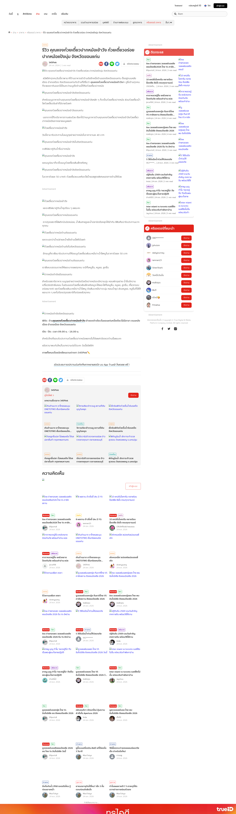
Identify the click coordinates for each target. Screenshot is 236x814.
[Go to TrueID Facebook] (162, 330)
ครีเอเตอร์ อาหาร (154, 22)
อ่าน (38, 14)
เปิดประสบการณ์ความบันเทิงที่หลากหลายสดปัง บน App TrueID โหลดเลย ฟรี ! (91, 364)
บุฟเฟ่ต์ (106, 22)
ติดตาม (133, 395)
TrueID (17, 5)
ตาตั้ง (54, 14)
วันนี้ (11, 14)
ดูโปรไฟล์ (48, 395)
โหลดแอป (178, 5)
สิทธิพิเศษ (27, 14)
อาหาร (21, 32)
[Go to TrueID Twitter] (169, 330)
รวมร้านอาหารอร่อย (89, 22)
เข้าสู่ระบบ (220, 5)
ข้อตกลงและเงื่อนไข (154, 320)
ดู (17, 14)
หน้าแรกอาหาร (70, 22)
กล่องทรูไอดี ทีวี (195, 5)
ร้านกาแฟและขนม (120, 22)
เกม (45, 14)
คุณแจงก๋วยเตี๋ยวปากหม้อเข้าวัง (69, 321)
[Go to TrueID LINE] (175, 330)
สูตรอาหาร (137, 22)
